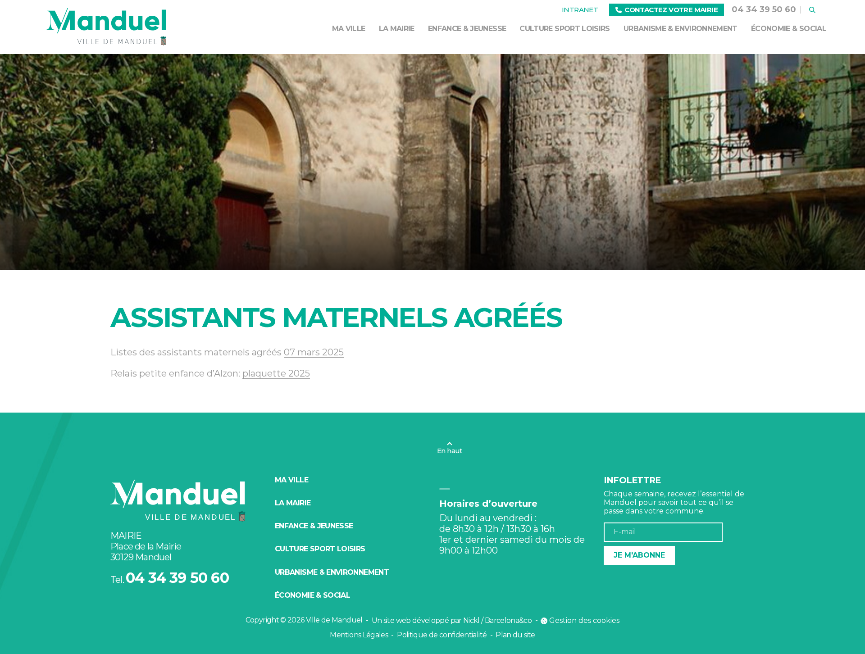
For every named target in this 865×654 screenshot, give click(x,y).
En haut (449, 450)
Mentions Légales (359, 635)
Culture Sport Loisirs (564, 28)
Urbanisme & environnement (681, 28)
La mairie (396, 28)
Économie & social (788, 28)
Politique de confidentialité (442, 635)
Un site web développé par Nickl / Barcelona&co (452, 620)
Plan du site (515, 635)
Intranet (580, 9)
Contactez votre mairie (671, 9)
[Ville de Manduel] (106, 27)
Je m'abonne (639, 555)
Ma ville (348, 28)
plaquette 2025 (276, 373)
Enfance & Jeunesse (467, 28)
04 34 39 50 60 (764, 9)
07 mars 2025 (314, 352)
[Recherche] (812, 10)
